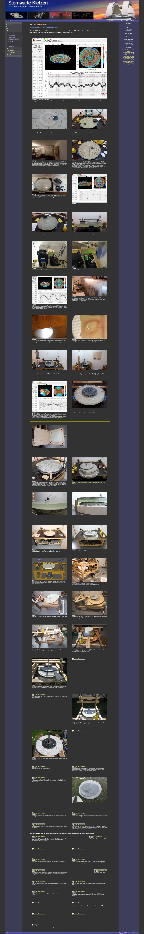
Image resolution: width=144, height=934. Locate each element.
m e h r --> (128, 64)
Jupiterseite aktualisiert (128, 57)
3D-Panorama (134, 21)
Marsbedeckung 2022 (129, 58)
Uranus (128, 51)
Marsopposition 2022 (129, 60)
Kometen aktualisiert (129, 53)
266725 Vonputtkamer (128, 55)
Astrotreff (61, 417)
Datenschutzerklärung (12, 933)
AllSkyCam (113, 21)
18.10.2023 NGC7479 (129, 56)
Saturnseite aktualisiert (128, 52)
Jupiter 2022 (129, 62)
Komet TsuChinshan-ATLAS (128, 50)
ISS (118, 21)
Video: (73, 481)
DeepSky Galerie (125, 21)
